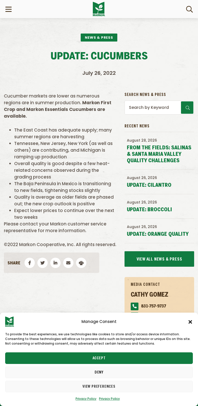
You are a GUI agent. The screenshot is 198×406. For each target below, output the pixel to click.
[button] (190, 321)
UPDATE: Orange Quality (158, 234)
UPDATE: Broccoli (149, 209)
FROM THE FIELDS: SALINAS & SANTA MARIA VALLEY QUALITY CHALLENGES (159, 154)
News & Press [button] (99, 37)
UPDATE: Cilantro (149, 185)
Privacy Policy (86, 398)
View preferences (99, 386)
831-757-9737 (153, 306)
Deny (99, 372)
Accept (99, 358)
